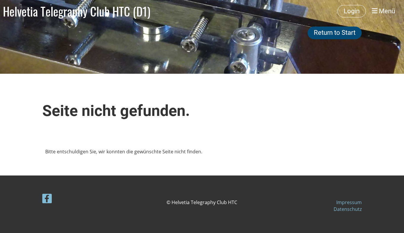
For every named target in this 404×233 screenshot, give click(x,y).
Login (352, 11)
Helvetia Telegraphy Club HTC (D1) (76, 11)
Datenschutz (348, 209)
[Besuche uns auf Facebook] (47, 199)
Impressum (349, 202)
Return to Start (334, 32)
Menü (386, 11)
